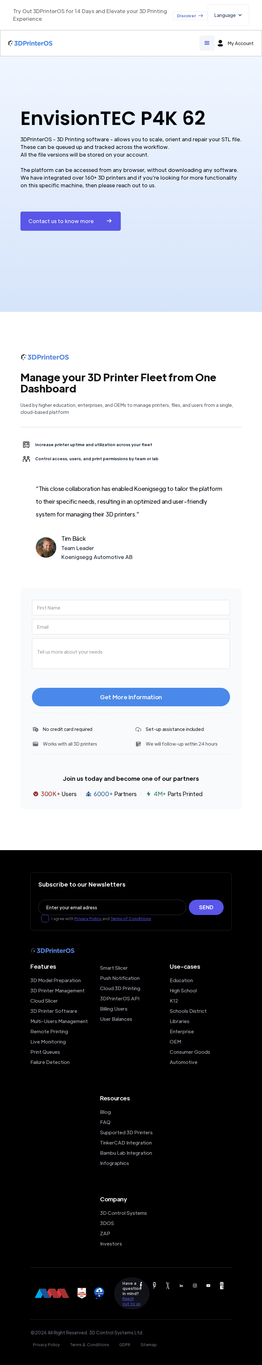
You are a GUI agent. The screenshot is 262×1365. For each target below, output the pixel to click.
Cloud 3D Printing (120, 988)
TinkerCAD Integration (126, 1142)
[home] (30, 43)
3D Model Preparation (55, 980)
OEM (175, 1041)
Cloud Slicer (44, 1000)
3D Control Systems (123, 1213)
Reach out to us (131, 1301)
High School (183, 990)
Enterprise (182, 1031)
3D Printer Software (53, 1011)
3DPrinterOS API (119, 998)
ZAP (105, 1233)
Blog (105, 1112)
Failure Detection (50, 1062)
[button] (228, 15)
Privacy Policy (88, 918)
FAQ (105, 1122)
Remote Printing (49, 1031)
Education (181, 980)
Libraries (179, 1021)
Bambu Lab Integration (126, 1153)
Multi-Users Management (59, 1021)
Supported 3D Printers (126, 1132)
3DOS (107, 1223)
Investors (111, 1243)
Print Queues (45, 1052)
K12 (174, 1000)
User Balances (116, 1019)
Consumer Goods (190, 1052)
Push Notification (120, 978)
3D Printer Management (57, 990)
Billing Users (113, 1008)
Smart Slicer (114, 968)
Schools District (188, 1011)
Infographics (114, 1163)
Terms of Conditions (131, 918)
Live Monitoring (48, 1041)
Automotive (183, 1062)
